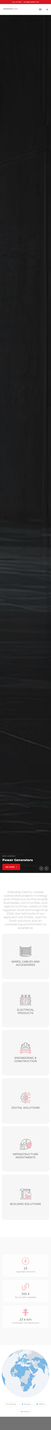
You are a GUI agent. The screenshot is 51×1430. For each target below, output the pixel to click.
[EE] (11, 9)
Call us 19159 (16, 2)
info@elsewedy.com (31, 2)
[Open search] (47, 9)
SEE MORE (9, 867)
